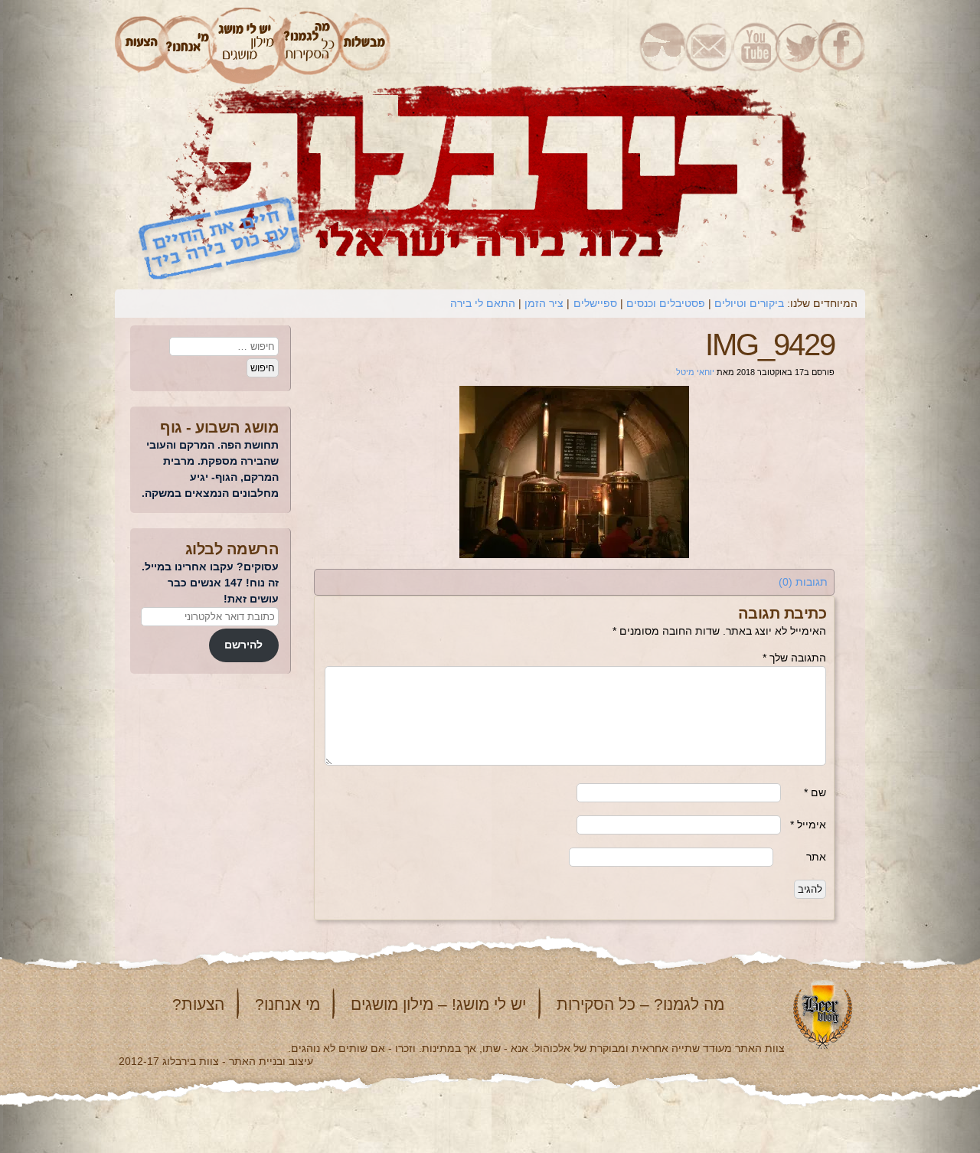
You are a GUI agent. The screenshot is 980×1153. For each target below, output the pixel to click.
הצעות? (198, 1004)
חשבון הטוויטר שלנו (797, 46)
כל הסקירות (310, 46)
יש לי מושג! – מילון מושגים (438, 1004)
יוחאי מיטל (695, 372)
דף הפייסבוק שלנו (842, 46)
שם (815, 792)
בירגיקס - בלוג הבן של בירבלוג (663, 46)
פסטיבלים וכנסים (665, 303)
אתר (816, 857)
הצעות (139, 46)
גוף (171, 427)
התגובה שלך (794, 658)
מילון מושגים (245, 46)
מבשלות (365, 46)
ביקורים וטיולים (749, 303)
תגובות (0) (803, 582)
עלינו (187, 46)
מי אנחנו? (287, 1004)
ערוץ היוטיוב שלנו (753, 46)
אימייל (808, 824)
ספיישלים (595, 303)
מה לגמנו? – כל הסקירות (640, 1004)
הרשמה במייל (709, 46)
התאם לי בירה (482, 303)
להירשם (243, 645)
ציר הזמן (544, 303)
